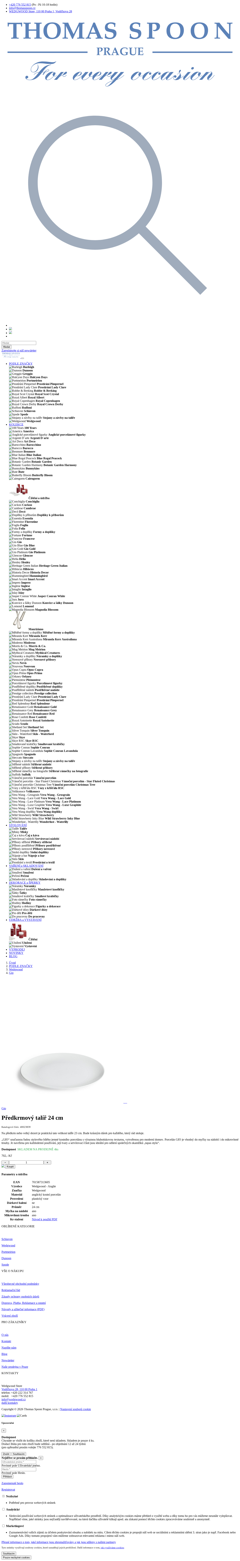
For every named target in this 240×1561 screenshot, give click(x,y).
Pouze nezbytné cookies (16, 1557)
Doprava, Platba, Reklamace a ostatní (24, 1302)
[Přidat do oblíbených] (3, 1166)
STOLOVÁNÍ (18, 825)
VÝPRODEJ (17, 949)
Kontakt (6, 1341)
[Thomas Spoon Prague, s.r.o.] (120, 91)
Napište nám (9, 1347)
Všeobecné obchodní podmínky (20, 1283)
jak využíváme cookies (112, 1547)
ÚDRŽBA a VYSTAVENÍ (25, 919)
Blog (4, 1354)
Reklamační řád (11, 1290)
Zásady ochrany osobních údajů (20, 1296)
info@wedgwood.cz (14, 1399)
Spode (5, 1264)
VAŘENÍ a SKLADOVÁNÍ (26, 865)
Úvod (12, 962)
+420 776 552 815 (20, 4)
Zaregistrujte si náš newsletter (19, 350)
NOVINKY (16, 952)
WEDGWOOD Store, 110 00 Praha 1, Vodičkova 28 (40, 11)
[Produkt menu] (22, 358)
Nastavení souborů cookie (75, 1409)
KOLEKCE (16, 424)
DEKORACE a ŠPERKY (24, 882)
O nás (5, 1334)
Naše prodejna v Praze (15, 1366)
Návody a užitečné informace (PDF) (23, 1309)
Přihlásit (7, 1476)
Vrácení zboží (10, 1315)
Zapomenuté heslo (12, 1483)
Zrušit (6, 1454)
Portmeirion (8, 1251)
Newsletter (8, 1360)
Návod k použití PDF (44, 1219)
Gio (11, 972)
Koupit (10, 1166)
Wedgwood (16, 969)
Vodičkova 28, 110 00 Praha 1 (19, 1389)
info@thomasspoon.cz (22, 8)
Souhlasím (19, 1454)
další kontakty (10, 1402)
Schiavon (7, 1239)
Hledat (6, 347)
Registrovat (8, 1489)
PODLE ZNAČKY (21, 363)
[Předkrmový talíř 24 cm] (63, 1102)
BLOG (13, 956)
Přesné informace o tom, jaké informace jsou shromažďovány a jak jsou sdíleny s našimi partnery (59, 1542)
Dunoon (6, 1258)
